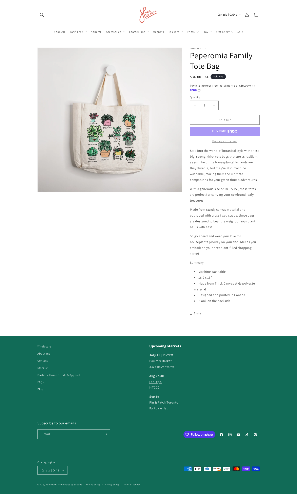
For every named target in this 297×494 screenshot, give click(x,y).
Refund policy (93, 484)
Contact (42, 360)
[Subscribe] (105, 434)
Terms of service (131, 484)
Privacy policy (111, 484)
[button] (41, 14)
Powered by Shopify (71, 484)
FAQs (40, 382)
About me (43, 353)
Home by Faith (53, 484)
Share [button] (197, 313)
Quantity (195, 97)
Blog (40, 389)
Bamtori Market (160, 361)
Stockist (42, 368)
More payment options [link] (224, 140)
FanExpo (155, 382)
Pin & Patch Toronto (163, 402)
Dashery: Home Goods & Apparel (58, 375)
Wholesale (44, 346)
